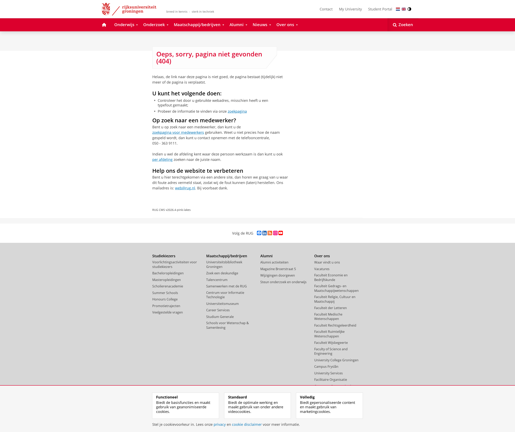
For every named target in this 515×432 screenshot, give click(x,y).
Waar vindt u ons (327, 262)
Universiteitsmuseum (222, 303)
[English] (404, 9)
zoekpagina (237, 111)
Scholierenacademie (167, 286)
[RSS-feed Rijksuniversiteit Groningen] (270, 233)
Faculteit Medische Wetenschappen (328, 316)
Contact (326, 9)
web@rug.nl (185, 188)
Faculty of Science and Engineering (331, 351)
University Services (328, 373)
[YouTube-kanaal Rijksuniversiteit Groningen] (280, 233)
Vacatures (322, 269)
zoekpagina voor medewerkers (178, 132)
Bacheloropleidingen (168, 273)
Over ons (322, 256)
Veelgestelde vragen (167, 312)
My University (350, 9)
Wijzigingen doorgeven (277, 275)
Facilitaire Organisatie (330, 379)
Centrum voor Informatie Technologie (225, 294)
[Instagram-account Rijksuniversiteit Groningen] (275, 233)
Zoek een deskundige (222, 273)
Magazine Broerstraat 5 (278, 269)
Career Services (218, 310)
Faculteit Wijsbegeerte (331, 342)
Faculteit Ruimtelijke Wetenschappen (329, 333)
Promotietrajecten (166, 306)
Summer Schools (165, 293)
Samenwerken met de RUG (226, 286)
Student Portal (380, 9)
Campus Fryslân (326, 366)
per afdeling (162, 159)
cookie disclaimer (247, 424)
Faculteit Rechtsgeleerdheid (335, 325)
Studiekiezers (163, 256)
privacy (220, 424)
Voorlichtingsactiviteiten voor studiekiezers (174, 264)
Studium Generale (220, 317)
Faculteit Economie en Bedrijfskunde (331, 277)
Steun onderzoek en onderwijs (283, 282)
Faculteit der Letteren (330, 308)
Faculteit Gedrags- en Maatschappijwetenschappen (336, 288)
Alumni (266, 256)
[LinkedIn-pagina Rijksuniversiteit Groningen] (264, 233)
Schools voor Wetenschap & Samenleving (227, 325)
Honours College (165, 299)
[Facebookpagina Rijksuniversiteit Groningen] (259, 233)
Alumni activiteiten (274, 262)
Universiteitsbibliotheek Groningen (224, 264)
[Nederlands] (398, 9)
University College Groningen (336, 360)
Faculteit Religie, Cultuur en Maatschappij (334, 299)
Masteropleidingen (166, 280)
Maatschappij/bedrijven (226, 256)
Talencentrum (217, 280)
